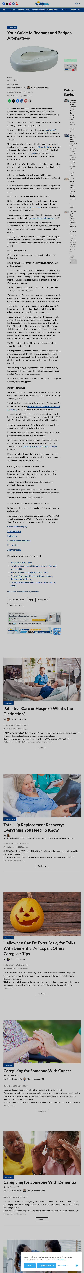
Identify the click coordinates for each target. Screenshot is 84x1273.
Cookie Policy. (61, 1259)
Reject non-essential (46, 1266)
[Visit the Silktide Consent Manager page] (76, 1265)
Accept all (29, 1266)
